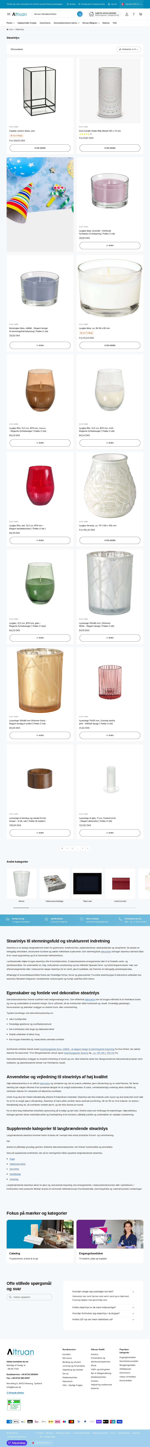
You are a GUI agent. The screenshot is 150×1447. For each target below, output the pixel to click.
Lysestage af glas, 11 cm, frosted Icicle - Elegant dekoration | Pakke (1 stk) (97, 819)
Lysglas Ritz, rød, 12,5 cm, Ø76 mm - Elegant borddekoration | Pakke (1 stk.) (27, 527)
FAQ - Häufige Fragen (73, 1385)
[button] (8, 14)
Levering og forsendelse (74, 1366)
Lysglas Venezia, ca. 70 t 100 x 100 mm (98, 525)
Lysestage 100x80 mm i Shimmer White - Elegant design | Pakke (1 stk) (96, 624)
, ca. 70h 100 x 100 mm (103, 1053)
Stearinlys (20, 29)
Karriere (94, 1354)
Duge (12, 1159)
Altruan (15, 1433)
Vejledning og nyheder (73, 1369)
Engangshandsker (128, 1357)
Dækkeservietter (18, 1164)
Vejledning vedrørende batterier (101, 1386)
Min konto (67, 1358)
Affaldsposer (125, 1369)
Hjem (11, 29)
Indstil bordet (120, 901)
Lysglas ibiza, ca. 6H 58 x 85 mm (94, 328)
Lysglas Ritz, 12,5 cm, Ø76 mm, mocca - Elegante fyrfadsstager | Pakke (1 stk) (27, 429)
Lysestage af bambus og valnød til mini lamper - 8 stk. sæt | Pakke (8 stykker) (27, 819)
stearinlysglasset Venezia (76, 1053)
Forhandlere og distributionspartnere (100, 1360)
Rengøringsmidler (127, 1365)
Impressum (68, 1381)
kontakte (67, 1354)
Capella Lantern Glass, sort (22, 131)
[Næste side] (88, 848)
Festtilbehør (15, 1174)
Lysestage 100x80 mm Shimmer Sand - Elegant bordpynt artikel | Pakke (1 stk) (27, 722)
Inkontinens (125, 1373)
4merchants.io (21, 1437)
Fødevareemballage (54, 901)
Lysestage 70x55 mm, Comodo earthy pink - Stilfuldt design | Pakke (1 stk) (97, 722)
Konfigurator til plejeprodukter (93, 4)
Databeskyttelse (70, 1377)
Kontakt (73, 4)
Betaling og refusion (72, 1362)
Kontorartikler (126, 1380)
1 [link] (62, 848)
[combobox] (57, 14)
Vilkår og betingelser (100, 1369)
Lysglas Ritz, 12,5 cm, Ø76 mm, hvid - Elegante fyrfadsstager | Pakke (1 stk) (97, 429)
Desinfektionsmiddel (129, 1361)
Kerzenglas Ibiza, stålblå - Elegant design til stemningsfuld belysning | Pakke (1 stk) (28, 329)
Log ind (114, 4)
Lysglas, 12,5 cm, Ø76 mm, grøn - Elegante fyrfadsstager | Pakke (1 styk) (27, 624)
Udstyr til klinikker (128, 1377)
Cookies (94, 1381)
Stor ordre (40, 148)
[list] (75, 920)
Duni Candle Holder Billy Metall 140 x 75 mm (100, 131)
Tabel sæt (87, 901)
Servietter (14, 1169)
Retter (21, 901)
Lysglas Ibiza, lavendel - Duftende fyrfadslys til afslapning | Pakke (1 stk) (97, 232)
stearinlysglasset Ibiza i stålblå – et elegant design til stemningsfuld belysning (77, 1049)
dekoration (106, 951)
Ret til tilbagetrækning (101, 1373)
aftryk (93, 1365)
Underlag (14, 1179)
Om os (65, 1373)
